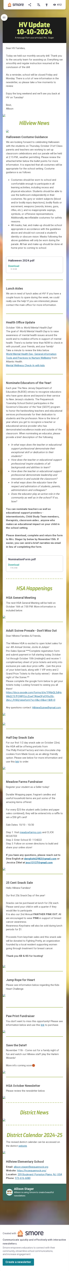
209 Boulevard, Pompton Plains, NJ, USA (40, 1174)
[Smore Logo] (16, 4)
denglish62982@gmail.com (40, 858)
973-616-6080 (22, 1178)
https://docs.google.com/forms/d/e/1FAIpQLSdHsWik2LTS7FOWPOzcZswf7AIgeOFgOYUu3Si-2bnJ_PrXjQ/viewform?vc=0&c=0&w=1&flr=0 (34, 696)
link (17, 761)
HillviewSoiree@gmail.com (46, 707)
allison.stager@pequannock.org (31, 1166)
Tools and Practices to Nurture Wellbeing (28, 357)
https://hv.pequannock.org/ (31, 1170)
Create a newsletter (18, 1262)
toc (4, 17)
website (22, 1145)
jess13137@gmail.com (39, 862)
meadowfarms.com (31, 832)
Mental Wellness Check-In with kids (25, 365)
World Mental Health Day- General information (31, 354)
